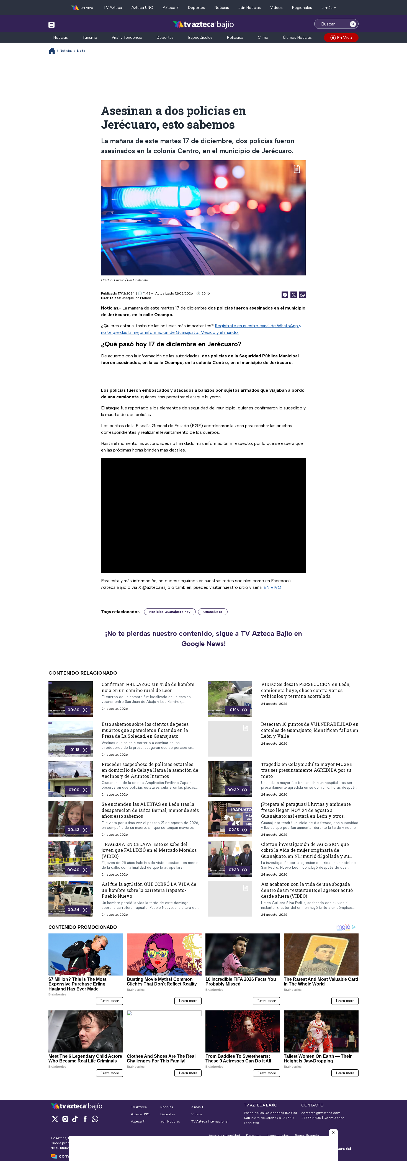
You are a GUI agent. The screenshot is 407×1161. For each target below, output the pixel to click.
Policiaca (235, 37)
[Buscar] (353, 23)
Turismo (90, 37)
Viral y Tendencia (127, 37)
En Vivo (344, 37)
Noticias (222, 7)
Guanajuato (212, 612)
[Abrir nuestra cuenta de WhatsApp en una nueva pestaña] (95, 1118)
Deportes (196, 7)
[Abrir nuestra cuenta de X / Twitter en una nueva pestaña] (55, 1118)
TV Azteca (113, 7)
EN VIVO (272, 587)
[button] (333, 1132)
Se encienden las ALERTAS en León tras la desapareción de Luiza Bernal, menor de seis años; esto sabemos (150, 810)
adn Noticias (249, 7)
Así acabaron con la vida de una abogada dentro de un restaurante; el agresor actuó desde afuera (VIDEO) (307, 890)
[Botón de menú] (51, 24)
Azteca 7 (171, 7)
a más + (328, 7)
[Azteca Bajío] (203, 24)
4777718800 (311, 1118)
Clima (263, 37)
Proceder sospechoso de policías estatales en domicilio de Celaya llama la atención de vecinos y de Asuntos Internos (150, 770)
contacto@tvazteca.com (320, 1113)
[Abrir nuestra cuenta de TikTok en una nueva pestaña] (75, 1118)
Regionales (302, 7)
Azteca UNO (142, 7)
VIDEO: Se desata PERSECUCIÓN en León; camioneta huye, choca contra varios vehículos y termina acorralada (305, 690)
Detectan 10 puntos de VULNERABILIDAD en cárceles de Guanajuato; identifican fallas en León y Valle (310, 730)
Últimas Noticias (297, 37)
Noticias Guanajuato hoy (169, 612)
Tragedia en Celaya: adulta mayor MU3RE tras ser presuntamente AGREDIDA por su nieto (306, 770)
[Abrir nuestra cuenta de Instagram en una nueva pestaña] (65, 1118)
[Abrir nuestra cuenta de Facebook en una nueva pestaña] (85, 1118)
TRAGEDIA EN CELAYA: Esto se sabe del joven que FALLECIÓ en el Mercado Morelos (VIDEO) (149, 850)
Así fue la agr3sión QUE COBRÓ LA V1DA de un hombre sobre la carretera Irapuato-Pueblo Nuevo (149, 890)
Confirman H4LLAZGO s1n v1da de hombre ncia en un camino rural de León (148, 687)
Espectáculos (200, 37)
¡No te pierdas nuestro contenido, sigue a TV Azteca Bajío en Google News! (203, 638)
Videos (276, 7)
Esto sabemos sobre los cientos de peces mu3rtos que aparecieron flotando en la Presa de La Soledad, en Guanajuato (145, 730)
